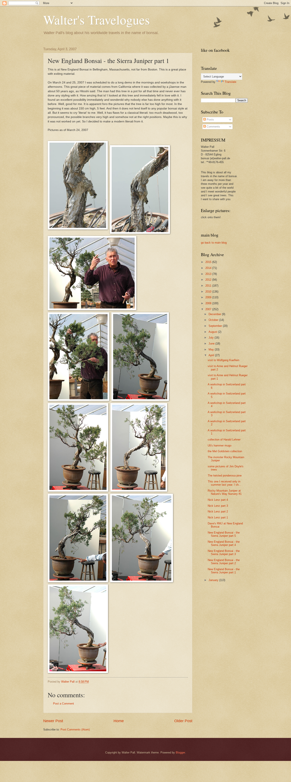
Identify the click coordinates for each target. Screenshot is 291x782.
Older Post (183, 721)
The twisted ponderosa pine (225, 475)
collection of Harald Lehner (224, 439)
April (212, 355)
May (212, 349)
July (212, 337)
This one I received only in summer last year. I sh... (224, 483)
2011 (208, 285)
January (214, 580)
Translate (230, 81)
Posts (210, 119)
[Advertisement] (218, 654)
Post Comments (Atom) (75, 729)
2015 (208, 262)
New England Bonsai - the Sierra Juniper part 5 (224, 534)
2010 (208, 291)
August (213, 331)
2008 (208, 303)
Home (119, 721)
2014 (208, 268)
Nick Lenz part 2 (218, 511)
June (212, 343)
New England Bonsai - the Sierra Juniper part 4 (224, 543)
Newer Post (53, 721)
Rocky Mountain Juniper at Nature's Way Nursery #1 (225, 492)
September (216, 325)
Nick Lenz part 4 (218, 499)
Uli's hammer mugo (219, 445)
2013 (208, 273)
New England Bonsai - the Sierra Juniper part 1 (224, 571)
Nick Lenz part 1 (218, 517)
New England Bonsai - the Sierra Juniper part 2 (224, 561)
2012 (208, 279)
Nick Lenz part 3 (218, 505)
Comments (213, 126)
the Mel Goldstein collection (225, 451)
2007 (208, 309)
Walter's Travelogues (96, 19)
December (215, 314)
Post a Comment (63, 703)
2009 (208, 297)
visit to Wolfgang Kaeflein (223, 360)
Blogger (180, 752)
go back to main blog (214, 242)
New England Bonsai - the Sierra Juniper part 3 (224, 552)
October (214, 319)
